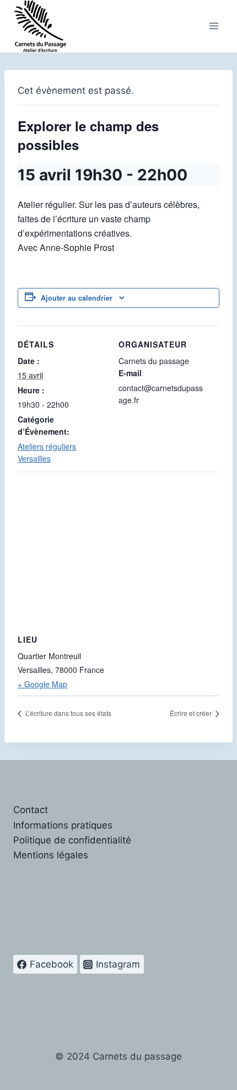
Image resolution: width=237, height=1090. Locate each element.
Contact (30, 809)
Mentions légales (50, 855)
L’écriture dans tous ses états (67, 713)
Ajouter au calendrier (76, 298)
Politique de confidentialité (72, 840)
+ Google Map (42, 684)
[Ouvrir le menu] (213, 26)
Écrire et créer (191, 713)
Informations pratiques (62, 825)
